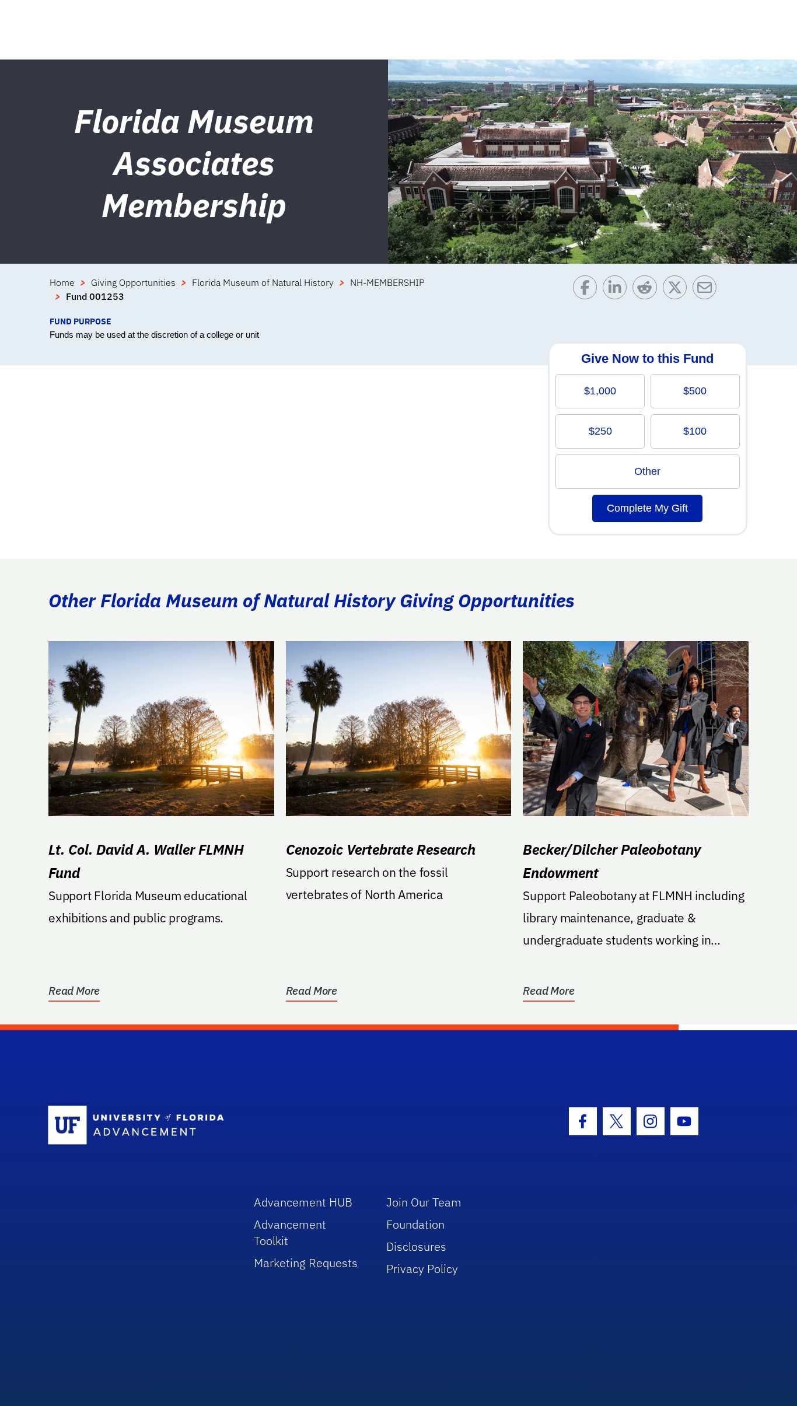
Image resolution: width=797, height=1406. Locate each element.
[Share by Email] (707, 295)
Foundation (415, 1224)
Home (62, 282)
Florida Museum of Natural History (263, 282)
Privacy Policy (422, 1268)
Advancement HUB (303, 1202)
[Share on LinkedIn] (617, 295)
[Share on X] (678, 295)
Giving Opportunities (133, 282)
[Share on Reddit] (647, 295)
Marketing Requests (306, 1263)
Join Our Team (424, 1202)
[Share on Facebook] (588, 295)
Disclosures (416, 1246)
